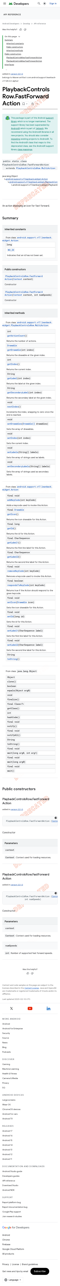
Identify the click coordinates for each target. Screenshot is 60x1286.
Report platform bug (11, 1202)
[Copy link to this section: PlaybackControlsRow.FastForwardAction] (14, 803)
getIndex (12, 364)
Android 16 (7, 1135)
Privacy (5, 1083)
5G (3, 1087)
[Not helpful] (25, 29)
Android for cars (9, 1114)
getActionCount (16, 335)
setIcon (11, 602)
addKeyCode (13, 500)
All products (8, 1253)
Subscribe (40, 1271)
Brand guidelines (30, 1264)
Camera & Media (10, 1078)
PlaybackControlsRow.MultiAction (35, 168)
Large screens (8, 1100)
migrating (15, 139)
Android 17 (7, 1131)
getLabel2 (12, 556)
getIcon (11, 514)
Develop (26, 23)
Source (5, 1038)
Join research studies (12, 1216)
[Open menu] (5, 3)
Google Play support (11, 1211)
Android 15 (7, 1140)
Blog (4, 1047)
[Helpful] (20, 29)
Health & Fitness (9, 1073)
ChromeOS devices (11, 1109)
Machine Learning (10, 1069)
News (4, 1042)
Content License (31, 988)
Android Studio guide (12, 1171)
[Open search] (39, 3)
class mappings (24, 149)
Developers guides (10, 1176)
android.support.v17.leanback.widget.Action (27, 179)
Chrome (6, 1239)
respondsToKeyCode (18, 585)
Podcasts (6, 1052)
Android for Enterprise (12, 1028)
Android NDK (8, 1190)
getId (10, 528)
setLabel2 (12, 644)
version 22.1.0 (17, 74)
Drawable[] (29, 423)
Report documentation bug (14, 1207)
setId (10, 616)
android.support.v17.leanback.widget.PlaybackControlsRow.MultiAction (27, 324)
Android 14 (7, 1145)
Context (17, 279)
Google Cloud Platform (13, 1249)
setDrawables (14, 423)
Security (6, 1033)
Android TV (7, 1118)
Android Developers (10, 23)
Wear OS (6, 1104)
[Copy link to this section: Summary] (21, 218)
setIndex (12, 438)
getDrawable (14, 349)
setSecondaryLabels (18, 466)
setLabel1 (12, 630)
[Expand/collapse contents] (19, 36)
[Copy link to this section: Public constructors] (38, 789)
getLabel (12, 378)
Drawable (12, 345)
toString (12, 659)
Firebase (6, 1244)
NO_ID (11, 250)
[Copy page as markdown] (33, 103)
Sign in (53, 3)
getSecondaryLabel (17, 392)
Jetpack (40, 128)
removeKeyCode (15, 571)
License (15, 1264)
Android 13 (7, 1149)
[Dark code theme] (56, 818)
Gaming (6, 1064)
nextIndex (12, 406)
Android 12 (7, 1154)
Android (6, 1024)
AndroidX (15, 128)
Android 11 (7, 1159)
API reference (12, 14)
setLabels (12, 452)
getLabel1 (12, 542)
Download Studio (10, 1185)
